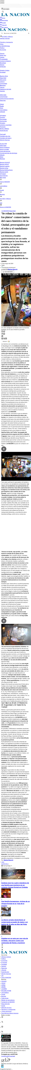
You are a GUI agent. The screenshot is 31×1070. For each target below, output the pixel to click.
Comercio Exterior (5, 61)
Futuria (2, 53)
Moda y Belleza (4, 129)
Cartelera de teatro (5, 138)
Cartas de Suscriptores (7, 98)
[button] (15, 118)
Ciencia (2, 87)
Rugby (2, 106)
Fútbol (2, 104)
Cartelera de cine (5, 136)
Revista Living (4, 168)
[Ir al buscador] (2, 11)
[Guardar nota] (2, 332)
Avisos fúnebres (5, 147)
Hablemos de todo (5, 89)
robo (2, 862)
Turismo (2, 117)
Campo (2, 57)
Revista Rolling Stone (6, 170)
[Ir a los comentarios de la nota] (4, 332)
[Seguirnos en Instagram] (2, 1027)
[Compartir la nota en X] (4, 339)
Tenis (1, 108)
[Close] (2, 945)
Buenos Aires (4, 76)
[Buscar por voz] (28, 33)
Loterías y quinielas (6, 125)
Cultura (2, 82)
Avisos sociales (4, 149)
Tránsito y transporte (6, 42)
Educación (3, 80)
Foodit (4, 23)
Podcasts (2, 127)
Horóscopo (3, 121)
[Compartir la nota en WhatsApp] (4, 334)
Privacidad (12, 1056)
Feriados (2, 123)
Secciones (5, 20)
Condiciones (5, 1056)
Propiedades (4, 59)
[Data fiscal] (2, 1067)
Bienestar (3, 85)
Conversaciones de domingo (8, 153)
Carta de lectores (5, 151)
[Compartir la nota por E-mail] (6, 339)
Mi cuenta (5, 27)
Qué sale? (3, 134)
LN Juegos (3, 115)
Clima (1, 44)
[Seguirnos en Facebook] (2, 1017)
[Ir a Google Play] (6, 1037)
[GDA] (5, 1062)
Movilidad (3, 63)
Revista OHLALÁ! (5, 162)
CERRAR (2, 1)
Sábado (2, 155)
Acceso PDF (3, 144)
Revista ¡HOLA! (4, 164)
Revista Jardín (4, 172)
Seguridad (3, 78)
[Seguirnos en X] (2, 1022)
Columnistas (3, 97)
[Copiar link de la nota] (2, 336)
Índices (2, 65)
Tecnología (3, 119)
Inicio (3, 18)
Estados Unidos (4, 70)
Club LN (4, 25)
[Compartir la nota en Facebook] (2, 339)
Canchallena (3, 110)
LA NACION (5, 211)
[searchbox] (15, 33)
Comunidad (3, 83)
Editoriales (3, 95)
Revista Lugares (4, 166)
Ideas (1, 157)
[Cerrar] (27, 30)
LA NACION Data (5, 46)
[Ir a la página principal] (15, 16)
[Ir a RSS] (2, 1032)
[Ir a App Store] (6, 1041)
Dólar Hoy (3, 55)
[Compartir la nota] (2, 334)
